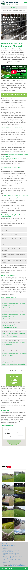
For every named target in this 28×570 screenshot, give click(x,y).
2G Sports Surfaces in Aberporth (11, 553)
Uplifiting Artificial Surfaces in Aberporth (12, 550)
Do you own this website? (10, 436)
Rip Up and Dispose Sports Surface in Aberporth (12, 547)
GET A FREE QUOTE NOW (14, 95)
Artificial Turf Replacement (8, 544)
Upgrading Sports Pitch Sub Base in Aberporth (12, 561)
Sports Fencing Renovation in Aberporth (13, 564)
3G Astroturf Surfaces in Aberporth (11, 554)
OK (20, 437)
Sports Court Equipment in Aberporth (12, 559)
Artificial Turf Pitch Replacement (18, 565)
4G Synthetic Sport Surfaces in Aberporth (13, 556)
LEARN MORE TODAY (14, 380)
